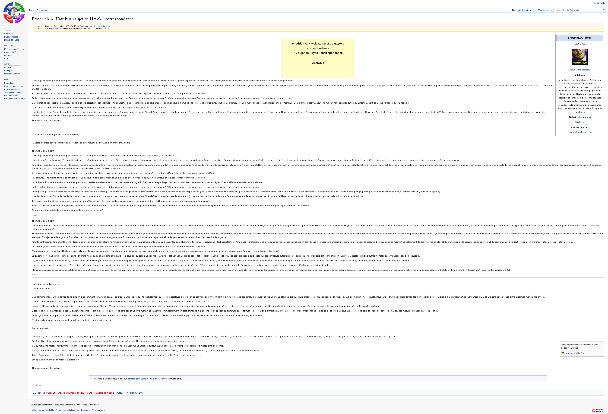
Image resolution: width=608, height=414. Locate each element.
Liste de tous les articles (580, 132)
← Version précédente (51, 28)
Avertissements (83, 410)
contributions (104, 26)
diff (39, 28)
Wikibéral (579, 122)
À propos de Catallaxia (65, 410)
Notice (569, 353)
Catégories (38, 393)
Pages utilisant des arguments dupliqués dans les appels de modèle (80, 393)
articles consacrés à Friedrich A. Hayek (147, 378)
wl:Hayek (36, 385)
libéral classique (584, 69)
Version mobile (98, 410)
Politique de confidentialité (42, 410)
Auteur (571, 69)
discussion (92, 26)
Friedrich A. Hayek (135, 393)
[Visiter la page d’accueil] (14, 12)
